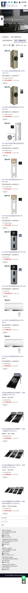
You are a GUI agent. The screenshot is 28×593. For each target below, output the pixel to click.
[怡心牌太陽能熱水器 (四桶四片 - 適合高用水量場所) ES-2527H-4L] (14, 490)
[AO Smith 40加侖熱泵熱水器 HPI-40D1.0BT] (14, 168)
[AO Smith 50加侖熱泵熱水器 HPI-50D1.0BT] (14, 204)
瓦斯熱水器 (5, 37)
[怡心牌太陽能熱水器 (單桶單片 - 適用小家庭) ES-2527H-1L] (14, 381)
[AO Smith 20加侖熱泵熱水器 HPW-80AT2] (14, 345)
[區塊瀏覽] (12, 45)
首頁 (5, 23)
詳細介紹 (5, 83)
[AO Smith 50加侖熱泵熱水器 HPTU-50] (14, 240)
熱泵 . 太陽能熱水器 (20, 40)
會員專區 (24, 2)
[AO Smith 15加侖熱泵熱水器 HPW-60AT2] (14, 308)
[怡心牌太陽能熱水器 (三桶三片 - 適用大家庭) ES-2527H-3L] (14, 453)
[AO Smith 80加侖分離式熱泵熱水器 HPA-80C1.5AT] (14, 132)
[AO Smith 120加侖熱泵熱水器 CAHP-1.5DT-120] (14, 59)
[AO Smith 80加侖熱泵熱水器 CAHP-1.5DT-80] (14, 95)
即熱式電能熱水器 (7, 40)
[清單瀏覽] (9, 45)
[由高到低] (21, 45)
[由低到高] (25, 45)
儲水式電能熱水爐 (16, 37)
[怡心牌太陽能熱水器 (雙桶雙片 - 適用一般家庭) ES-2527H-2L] (14, 417)
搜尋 (3, 525)
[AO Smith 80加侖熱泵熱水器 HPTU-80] (14, 274)
